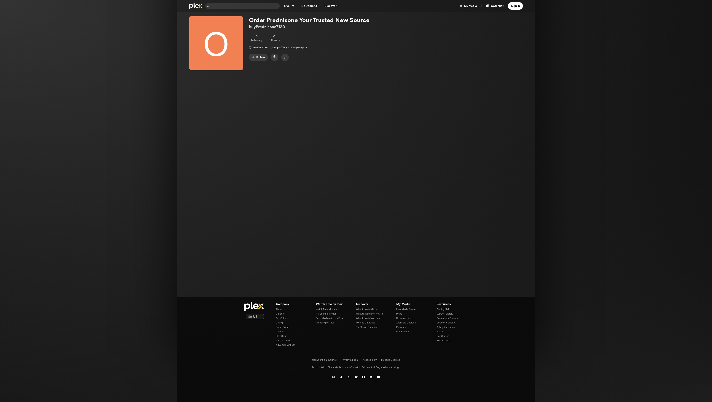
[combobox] (245, 6)
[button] (274, 57)
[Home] (195, 6)
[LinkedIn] (371, 377)
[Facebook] (363, 377)
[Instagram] (333, 377)
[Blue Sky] (356, 377)
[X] (348, 377)
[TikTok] (341, 377)
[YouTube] (378, 377)
